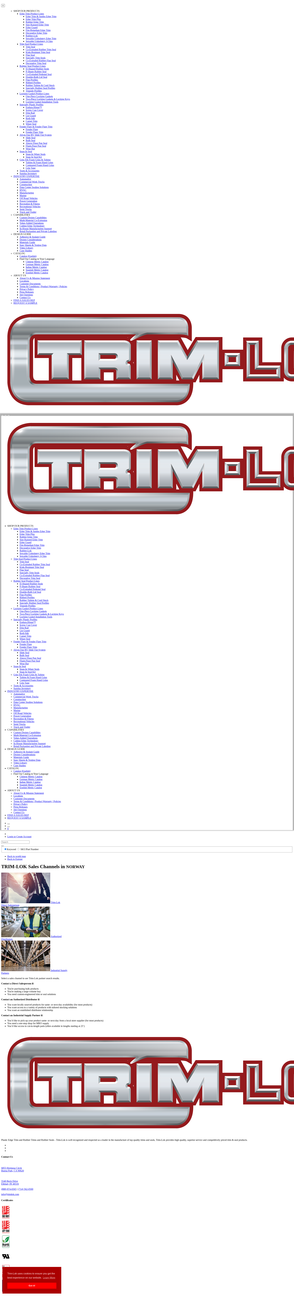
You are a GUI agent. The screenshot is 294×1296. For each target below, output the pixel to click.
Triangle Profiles (34, 91)
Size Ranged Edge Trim (37, 24)
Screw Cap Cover (34, 110)
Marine (23, 195)
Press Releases (27, 292)
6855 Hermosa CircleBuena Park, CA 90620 (12, 1169)
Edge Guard (32, 27)
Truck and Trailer (28, 212)
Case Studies (26, 250)
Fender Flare (32, 129)
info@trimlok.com (10, 1194)
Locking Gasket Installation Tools (42, 102)
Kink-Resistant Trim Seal (38, 52)
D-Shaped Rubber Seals (37, 69)
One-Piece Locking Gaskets (39, 96)
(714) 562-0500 (25, 1189)
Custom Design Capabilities (33, 217)
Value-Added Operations (32, 223)
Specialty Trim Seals (35, 57)
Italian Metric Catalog (36, 267)
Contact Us (25, 297)
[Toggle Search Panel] (2, 415)
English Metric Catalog (37, 272)
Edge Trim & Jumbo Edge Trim (41, 16)
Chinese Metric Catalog (37, 261)
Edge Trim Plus (33, 19)
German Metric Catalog (37, 264)
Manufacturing (27, 192)
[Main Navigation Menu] (8, 415)
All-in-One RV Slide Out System (36, 135)
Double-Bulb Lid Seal (36, 77)
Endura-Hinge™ (34, 107)
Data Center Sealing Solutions (34, 187)
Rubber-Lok (32, 35)
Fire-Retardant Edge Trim (38, 30)
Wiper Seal (31, 124)
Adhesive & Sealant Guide (32, 237)
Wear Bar (30, 148)
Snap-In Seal (26, 151)
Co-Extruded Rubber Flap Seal (41, 60)
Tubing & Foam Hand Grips (39, 162)
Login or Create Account (19, 836)
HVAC (23, 190)
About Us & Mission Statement (35, 278)
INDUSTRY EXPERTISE (26, 176)
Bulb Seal (30, 140)
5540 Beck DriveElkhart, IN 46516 (10, 1182)
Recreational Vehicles (30, 206)
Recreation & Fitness (30, 204)
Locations (24, 281)
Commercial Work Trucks (32, 181)
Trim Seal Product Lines (31, 44)
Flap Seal (30, 55)
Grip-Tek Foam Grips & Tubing (35, 159)
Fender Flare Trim (34, 132)
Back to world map (16, 856)
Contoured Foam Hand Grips (40, 165)
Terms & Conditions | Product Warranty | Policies (43, 286)
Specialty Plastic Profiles (31, 104)
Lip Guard (31, 115)
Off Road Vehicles (29, 198)
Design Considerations (30, 239)
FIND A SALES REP (24, 300)
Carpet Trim (31, 121)
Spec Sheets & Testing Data (33, 245)
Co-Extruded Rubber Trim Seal (41, 49)
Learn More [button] (49, 1277)
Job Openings (26, 294)
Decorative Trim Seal (36, 63)
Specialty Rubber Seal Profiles (40, 88)
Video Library (26, 248)
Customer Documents (30, 283)
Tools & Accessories (29, 170)
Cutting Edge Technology (32, 226)
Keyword (12, 849)
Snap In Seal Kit (34, 157)
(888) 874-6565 (8, 1189)
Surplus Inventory (28, 173)
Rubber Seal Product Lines (33, 66)
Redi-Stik (30, 118)
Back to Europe (15, 859)
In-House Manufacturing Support (36, 228)
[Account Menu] (5, 415)
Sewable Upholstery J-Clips (39, 41)
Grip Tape (31, 168)
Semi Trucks (26, 209)
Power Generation (28, 201)
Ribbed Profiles (33, 82)
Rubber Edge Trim (35, 22)
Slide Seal (30, 137)
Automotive (25, 179)
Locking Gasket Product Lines (34, 93)
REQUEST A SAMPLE (25, 303)
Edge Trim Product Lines (32, 13)
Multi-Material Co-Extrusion (33, 220)
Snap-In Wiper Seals (35, 154)
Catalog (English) (28, 256)
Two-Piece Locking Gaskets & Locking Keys (48, 99)
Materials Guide (27, 242)
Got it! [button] (32, 1285)
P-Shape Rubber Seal (36, 71)
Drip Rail (30, 113)
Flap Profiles (32, 80)
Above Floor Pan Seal (36, 143)
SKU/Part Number (30, 849)
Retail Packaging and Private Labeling (38, 231)
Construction (26, 184)
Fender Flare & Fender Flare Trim (36, 126)
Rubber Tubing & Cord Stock (40, 85)
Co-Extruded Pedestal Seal (39, 74)
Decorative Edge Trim (36, 33)
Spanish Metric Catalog (37, 270)
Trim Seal (30, 46)
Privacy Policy (27, 289)
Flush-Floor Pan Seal (36, 146)
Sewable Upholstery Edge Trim (41, 38)
